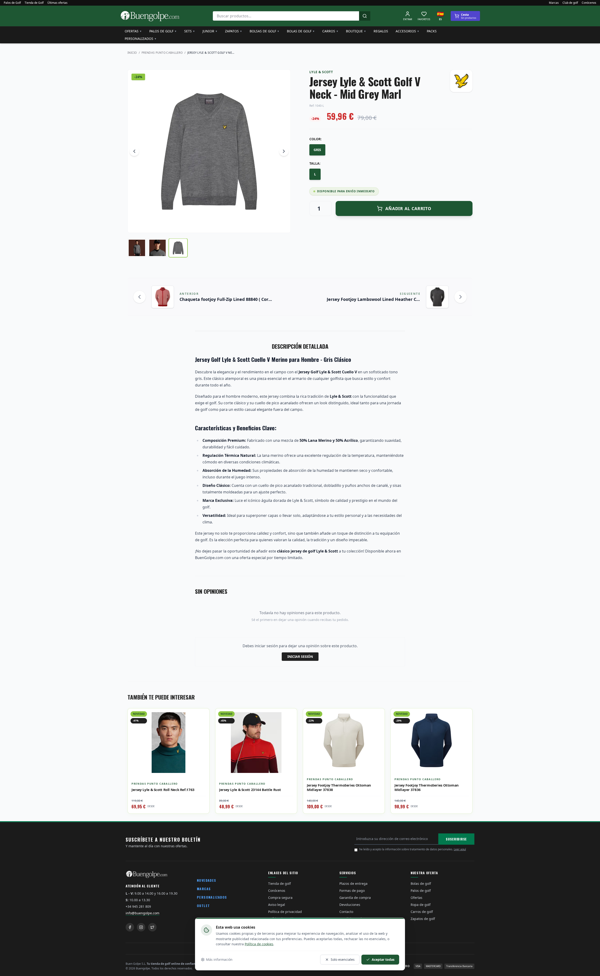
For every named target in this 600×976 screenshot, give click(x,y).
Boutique (356, 31)
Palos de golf (163, 31)
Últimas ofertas (57, 3)
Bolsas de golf (264, 31)
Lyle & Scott (321, 72)
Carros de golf (422, 911)
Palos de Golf (12, 3)
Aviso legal (276, 904)
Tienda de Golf (34, 3)
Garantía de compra (355, 897)
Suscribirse (456, 838)
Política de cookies (259, 944)
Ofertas (133, 31)
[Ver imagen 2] (157, 247)
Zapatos (233, 31)
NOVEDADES (206, 880)
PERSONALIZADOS (212, 897)
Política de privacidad (285, 911)
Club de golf (570, 3)
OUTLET (203, 905)
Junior (210, 31)
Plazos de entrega (353, 883)
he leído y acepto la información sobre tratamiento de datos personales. (412, 849)
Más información (219, 959)
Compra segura (280, 897)
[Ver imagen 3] (178, 247)
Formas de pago (352, 890)
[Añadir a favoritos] (202, 715)
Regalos (381, 31)
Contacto (346, 911)
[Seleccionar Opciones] (202, 726)
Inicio (132, 53)
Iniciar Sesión (300, 656)
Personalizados (141, 38)
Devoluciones (349, 904)
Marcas (554, 3)
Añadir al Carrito (408, 208)
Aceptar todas (383, 959)
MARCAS (204, 888)
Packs (432, 31)
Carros (330, 31)
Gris (317, 150)
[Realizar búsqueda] (364, 16)
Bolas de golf (301, 31)
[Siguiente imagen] (284, 151)
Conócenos (589, 3)
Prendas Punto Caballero (162, 53)
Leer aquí (460, 849)
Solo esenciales (343, 959)
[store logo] (150, 16)
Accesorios (407, 31)
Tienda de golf (279, 883)
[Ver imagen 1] (137, 247)
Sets (189, 31)
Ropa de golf (421, 904)
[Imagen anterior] (134, 151)
